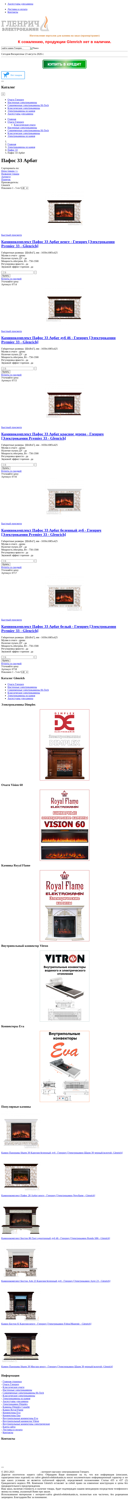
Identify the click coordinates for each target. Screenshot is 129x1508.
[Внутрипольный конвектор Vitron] (64, 986)
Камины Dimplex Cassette (16, 1407)
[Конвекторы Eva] (64, 1066)
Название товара (10, 174)
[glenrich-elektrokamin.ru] (25, 30)
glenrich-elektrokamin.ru (27, 1471)
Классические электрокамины (24, 108)
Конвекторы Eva (11, 1412)
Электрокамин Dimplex (15, 1404)
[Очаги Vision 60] (64, 825)
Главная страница (12, 1381)
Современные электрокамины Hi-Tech (28, 105)
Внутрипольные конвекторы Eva (20, 1418)
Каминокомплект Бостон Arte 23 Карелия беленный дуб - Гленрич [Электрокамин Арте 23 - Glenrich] (55, 1281)
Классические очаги (25, 124)
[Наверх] (2, 1467)
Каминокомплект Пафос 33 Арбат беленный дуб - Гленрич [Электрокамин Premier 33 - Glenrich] (51, 532)
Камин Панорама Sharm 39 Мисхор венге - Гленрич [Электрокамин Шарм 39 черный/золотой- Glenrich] (57, 1366)
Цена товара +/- (9, 171)
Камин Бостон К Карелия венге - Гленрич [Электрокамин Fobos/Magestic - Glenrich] (46, 1323)
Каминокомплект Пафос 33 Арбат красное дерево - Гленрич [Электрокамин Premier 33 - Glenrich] (52, 436)
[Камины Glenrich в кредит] (64, 64)
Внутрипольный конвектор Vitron (21, 1421)
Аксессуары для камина (20, 4)
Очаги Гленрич (16, 99)
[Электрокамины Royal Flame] (64, 905)
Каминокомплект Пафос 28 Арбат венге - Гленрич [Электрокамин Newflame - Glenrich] (48, 1195)
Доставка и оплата (17, 9)
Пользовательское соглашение (58, 1486)
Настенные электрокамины (22, 102)
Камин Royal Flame (13, 1409)
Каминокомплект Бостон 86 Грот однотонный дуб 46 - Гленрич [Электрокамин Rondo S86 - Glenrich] (55, 1238)
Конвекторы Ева (11, 1415)
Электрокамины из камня (21, 111)
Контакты (13, 12)
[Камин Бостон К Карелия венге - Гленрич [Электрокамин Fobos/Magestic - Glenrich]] (21, 1321)
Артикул (6, 176)
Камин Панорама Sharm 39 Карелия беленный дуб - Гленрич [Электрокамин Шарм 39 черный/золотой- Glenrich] (62, 1152)
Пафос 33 (13, 150)
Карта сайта (9, 1426)
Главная (12, 119)
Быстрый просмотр (11, 235)
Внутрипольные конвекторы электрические (26, 1424)
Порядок (6, 179)
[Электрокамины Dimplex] (64, 744)
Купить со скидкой (11, 278)
